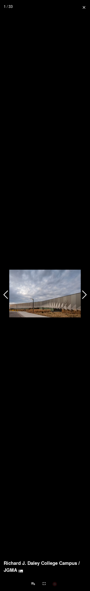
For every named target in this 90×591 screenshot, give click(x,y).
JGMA (10, 569)
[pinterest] (54, 584)
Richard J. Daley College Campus (40, 562)
